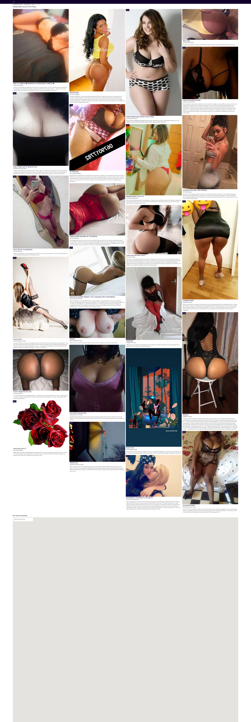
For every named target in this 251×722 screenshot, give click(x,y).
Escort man (130, 448)
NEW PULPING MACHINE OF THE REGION (83, 236)
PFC (14, 1)
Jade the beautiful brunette (192, 100)
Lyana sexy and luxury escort (135, 255)
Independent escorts (17, 4)
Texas (33, 4)
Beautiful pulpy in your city (135, 196)
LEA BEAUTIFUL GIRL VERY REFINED (195, 190)
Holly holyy (186, 41)
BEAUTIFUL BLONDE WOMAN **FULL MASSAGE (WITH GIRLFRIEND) (92, 297)
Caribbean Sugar (188, 300)
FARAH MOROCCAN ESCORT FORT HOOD (140, 117)
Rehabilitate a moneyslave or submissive (139, 498)
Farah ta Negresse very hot (22, 391)
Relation (72, 339)
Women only (74, 463)
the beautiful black (189, 505)
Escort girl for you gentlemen (22, 249)
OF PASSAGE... (74, 171)
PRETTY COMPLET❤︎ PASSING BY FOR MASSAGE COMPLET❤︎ (33, 83)
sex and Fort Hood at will (78, 413)
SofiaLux (185, 415)
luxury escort (17, 339)
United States (27, 4)
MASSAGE (129, 341)
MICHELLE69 (74, 92)
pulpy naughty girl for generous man (25, 167)
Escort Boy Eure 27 (19, 448)
